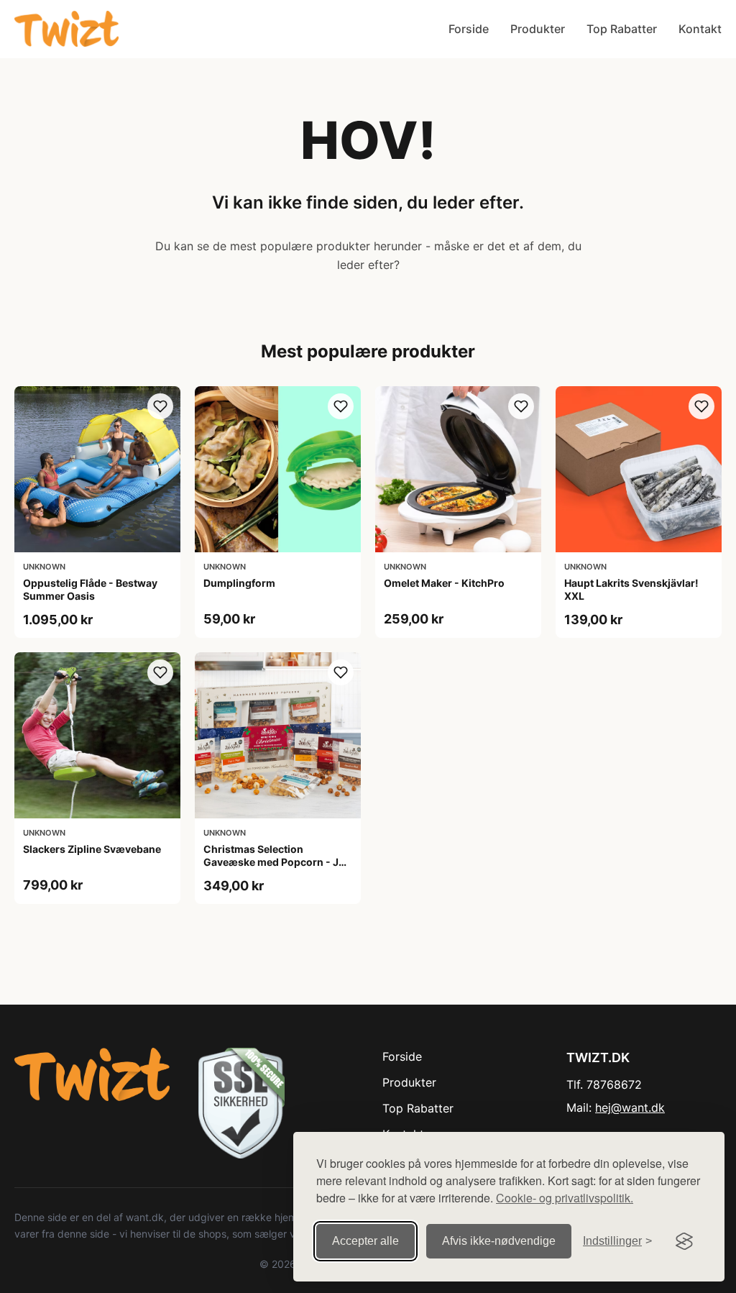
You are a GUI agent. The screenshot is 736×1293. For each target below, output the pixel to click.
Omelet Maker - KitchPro (444, 583)
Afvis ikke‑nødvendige (499, 1241)
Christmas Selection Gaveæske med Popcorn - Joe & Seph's (277, 862)
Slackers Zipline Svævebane (92, 849)
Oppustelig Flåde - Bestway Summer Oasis (90, 589)
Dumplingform (239, 583)
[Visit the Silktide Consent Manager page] (684, 1241)
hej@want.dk (630, 1107)
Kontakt (700, 29)
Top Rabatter (621, 29)
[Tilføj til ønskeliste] (160, 406)
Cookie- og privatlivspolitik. (564, 1197)
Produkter (537, 29)
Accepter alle (365, 1241)
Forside (468, 29)
